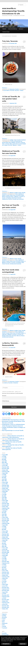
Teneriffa (17, 89)
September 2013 (5, 602)
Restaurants (12, 89)
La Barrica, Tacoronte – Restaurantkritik (10, 344)
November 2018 (5, 573)
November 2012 (5, 607)
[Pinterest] (12, 414)
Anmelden (4, 633)
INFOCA (3, 196)
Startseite (4, 28)
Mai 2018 (4, 583)
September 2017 (5, 589)
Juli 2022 (4, 526)
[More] (23, 414)
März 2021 (4, 546)
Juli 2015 (4, 598)
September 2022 (5, 523)
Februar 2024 (5, 500)
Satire (3, 624)
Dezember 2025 (5, 467)
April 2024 (4, 497)
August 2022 (5, 525)
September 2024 (5, 490)
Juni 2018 (4, 581)
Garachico (18, 142)
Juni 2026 (4, 458)
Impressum (21, 28)
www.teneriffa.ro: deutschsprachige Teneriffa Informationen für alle (13, 11)
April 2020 (4, 560)
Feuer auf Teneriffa (17, 195)
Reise (3, 621)
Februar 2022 (5, 531)
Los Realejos (8, 197)
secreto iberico (7, 90)
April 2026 (4, 461)
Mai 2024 (4, 496)
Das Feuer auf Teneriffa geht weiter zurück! (10, 206)
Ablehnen (22, 644)
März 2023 (4, 515)
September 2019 (5, 563)
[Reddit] (14, 414)
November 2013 (5, 599)
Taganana (15, 145)
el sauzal (7, 195)
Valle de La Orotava (20, 335)
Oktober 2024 (5, 488)
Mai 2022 (4, 529)
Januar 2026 (4, 465)
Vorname (4, 395)
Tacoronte (12, 90)
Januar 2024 (4, 502)
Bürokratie (4, 617)
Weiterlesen (5, 87)
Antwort (21, 90)
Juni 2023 (4, 511)
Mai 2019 (4, 567)
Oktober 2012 (5, 608)
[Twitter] (6, 414)
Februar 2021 (5, 547)
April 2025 (4, 479)
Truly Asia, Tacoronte (10, 41)
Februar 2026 (5, 464)
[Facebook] (3, 414)
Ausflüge (11, 140)
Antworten (15, 382)
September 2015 (5, 596)
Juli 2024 (4, 493)
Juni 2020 (4, 558)
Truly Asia (17, 90)
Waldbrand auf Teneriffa (7, 199)
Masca (11, 143)
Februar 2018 (5, 584)
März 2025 (4, 480)
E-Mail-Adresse (5, 401)
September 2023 (5, 508)
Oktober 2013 (5, 601)
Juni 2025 (4, 476)
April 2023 (4, 514)
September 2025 (5, 471)
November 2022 (5, 520)
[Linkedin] (9, 414)
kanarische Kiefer (9, 196)
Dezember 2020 (5, 551)
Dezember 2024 (5, 485)
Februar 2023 (5, 517)
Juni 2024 (4, 494)
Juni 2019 (4, 566)
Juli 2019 (4, 564)
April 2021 (4, 544)
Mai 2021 (4, 543)
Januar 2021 (4, 549)
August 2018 (5, 578)
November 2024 (5, 486)
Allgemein (12, 192)
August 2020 (5, 555)
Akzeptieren (6, 644)
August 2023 (5, 509)
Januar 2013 (4, 604)
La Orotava (7, 143)
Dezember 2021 (5, 534)
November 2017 (5, 587)
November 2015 (5, 595)
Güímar (22, 195)
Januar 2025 (4, 483)
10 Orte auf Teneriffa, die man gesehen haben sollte (11, 98)
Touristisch (23, 140)
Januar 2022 (4, 532)
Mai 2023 (4, 512)
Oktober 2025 (5, 470)
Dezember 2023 (5, 503)
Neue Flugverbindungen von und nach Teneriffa (12, 430)
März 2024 (4, 499)
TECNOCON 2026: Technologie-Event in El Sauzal (13, 419)
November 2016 (5, 590)
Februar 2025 (5, 482)
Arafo (16, 194)
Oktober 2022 (5, 522)
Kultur (3, 620)
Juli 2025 (4, 474)
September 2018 (5, 576)
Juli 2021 (4, 541)
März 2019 (4, 569)
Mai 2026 (4, 459)
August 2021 (5, 540)
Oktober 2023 (5, 506)
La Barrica (6, 382)
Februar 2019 (5, 570)
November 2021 (5, 535)
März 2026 (4, 462)
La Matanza (16, 196)
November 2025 (5, 468)
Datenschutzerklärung (12, 28)
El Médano (13, 142)
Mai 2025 (4, 477)
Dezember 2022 (5, 519)
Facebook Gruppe (5, 31)
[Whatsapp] (20, 414)
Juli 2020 (4, 557)
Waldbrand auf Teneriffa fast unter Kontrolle (10, 152)
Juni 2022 (4, 528)
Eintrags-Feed (5, 634)
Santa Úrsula (14, 197)
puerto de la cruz (16, 143)
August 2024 (5, 491)
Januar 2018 (4, 586)
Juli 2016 (4, 593)
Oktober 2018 (5, 575)
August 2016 (5, 592)
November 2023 (5, 505)
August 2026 (5, 454)
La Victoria (13, 262)
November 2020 (5, 552)
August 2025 (5, 473)
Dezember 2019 (5, 561)
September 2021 (5, 538)
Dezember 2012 (5, 605)
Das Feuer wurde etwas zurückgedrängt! (10, 271)
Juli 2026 (4, 456)
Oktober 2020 (5, 554)
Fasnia (11, 195)
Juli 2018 (4, 580)
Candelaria (20, 194)
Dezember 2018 (5, 572)
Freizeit (15, 140)
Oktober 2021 (5, 537)
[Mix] (17, 414)
